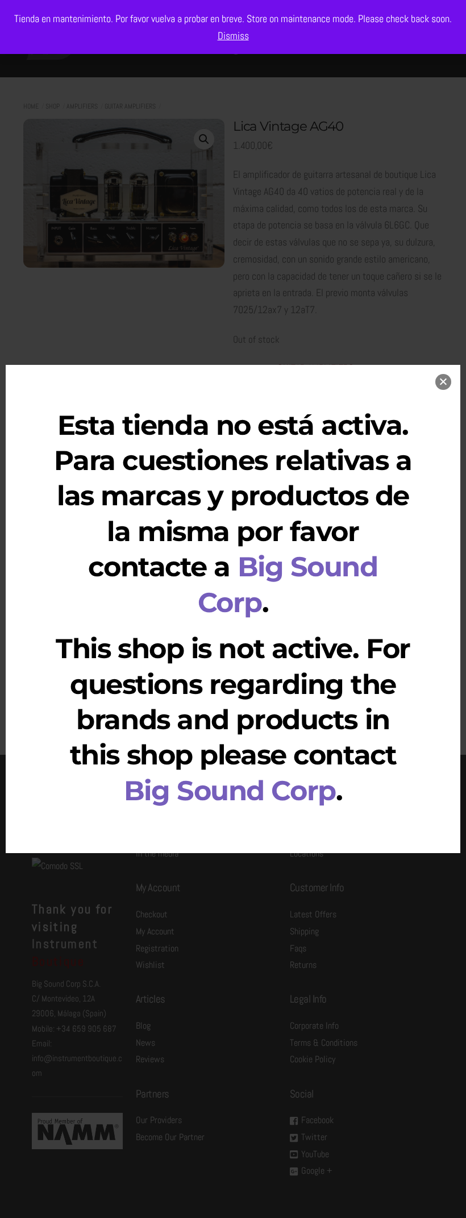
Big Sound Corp (230, 790)
